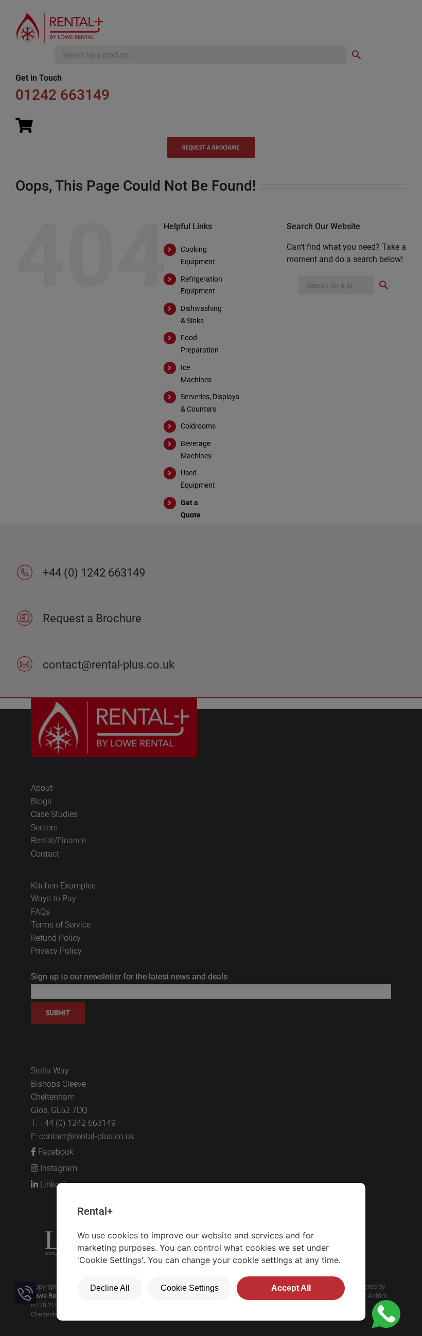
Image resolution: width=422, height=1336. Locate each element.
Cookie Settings (190, 1288)
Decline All (110, 1288)
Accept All (291, 1288)
